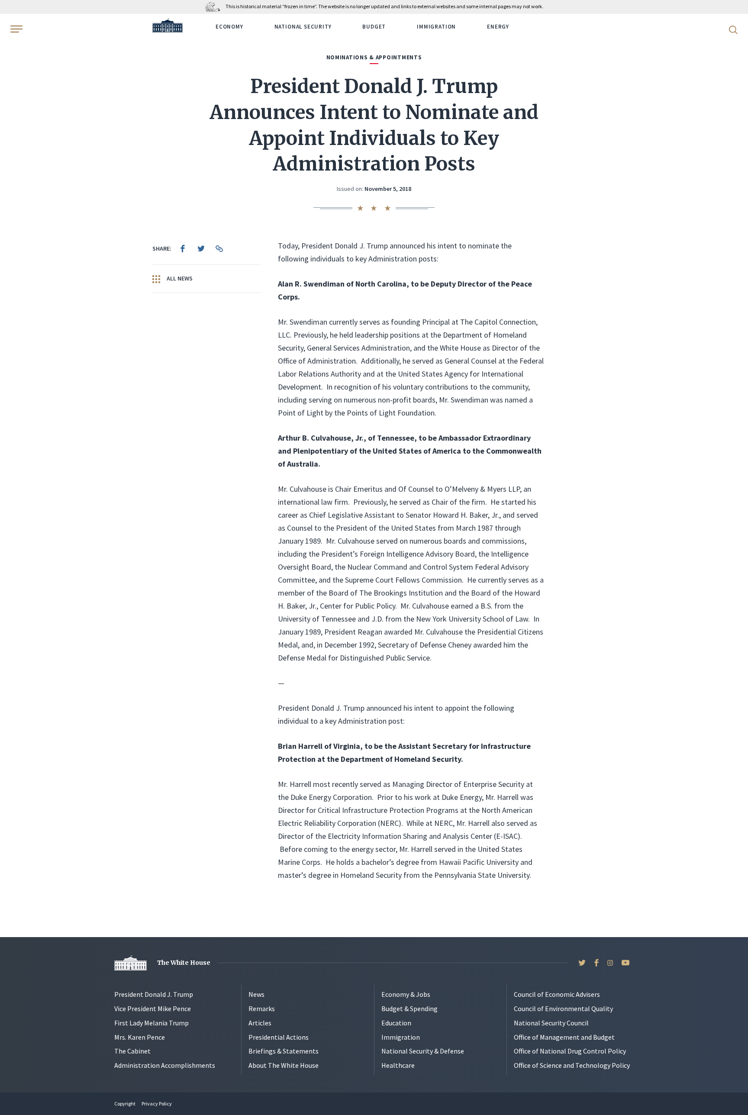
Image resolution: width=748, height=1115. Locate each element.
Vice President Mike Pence (152, 1008)
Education (396, 1022)
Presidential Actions (278, 1037)
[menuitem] (183, 248)
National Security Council (551, 1022)
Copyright (124, 1103)
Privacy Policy (157, 1103)
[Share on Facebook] (183, 248)
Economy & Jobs (405, 994)
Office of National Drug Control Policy (570, 1051)
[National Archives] (215, 6)
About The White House (283, 1065)
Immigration (436, 26)
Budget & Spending (409, 1008)
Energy (498, 26)
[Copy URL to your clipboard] (219, 248)
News (256, 994)
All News (179, 278)
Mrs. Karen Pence (139, 1037)
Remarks (261, 1008)
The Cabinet (132, 1051)
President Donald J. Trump (153, 994)
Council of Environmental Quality (563, 1008)
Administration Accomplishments (164, 1065)
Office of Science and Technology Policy (572, 1065)
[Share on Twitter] (201, 248)
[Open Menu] (15, 29)
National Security (303, 26)
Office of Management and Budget (564, 1037)
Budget (374, 26)
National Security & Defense (422, 1051)
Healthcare (398, 1065)
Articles (259, 1022)
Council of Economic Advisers (557, 994)
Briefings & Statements (283, 1051)
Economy (229, 26)
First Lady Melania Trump (151, 1022)
